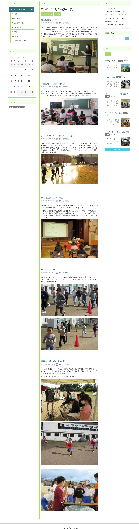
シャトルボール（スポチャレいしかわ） (58, 135)
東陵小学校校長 (63, 23)
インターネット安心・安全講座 (117, 131)
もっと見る (117, 149)
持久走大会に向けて (50, 269)
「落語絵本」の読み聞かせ (53, 83)
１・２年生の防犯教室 (113, 112)
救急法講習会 (110, 77)
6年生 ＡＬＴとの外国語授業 (116, 93)
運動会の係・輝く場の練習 (53, 361)
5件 (107, 54)
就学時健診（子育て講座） (53, 197)
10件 (57, 14)
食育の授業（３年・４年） (53, 19)
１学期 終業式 (111, 60)
